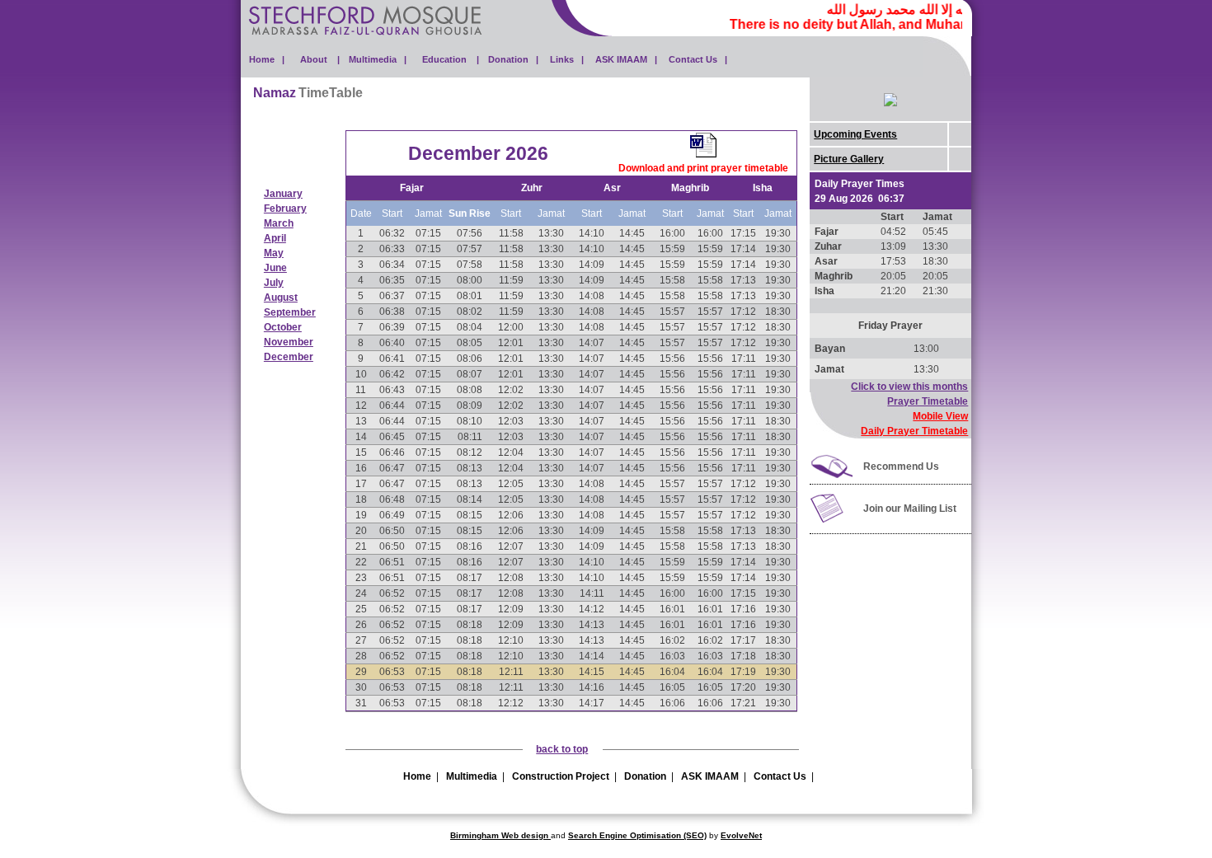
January (283, 193)
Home (417, 776)
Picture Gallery (849, 159)
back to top (562, 749)
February (285, 208)
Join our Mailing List (909, 508)
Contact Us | (698, 59)
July (274, 282)
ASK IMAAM (710, 776)
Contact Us (780, 776)
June (275, 268)
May (274, 253)
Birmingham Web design (500, 835)
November (288, 342)
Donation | (513, 59)
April (275, 238)
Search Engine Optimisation (624, 835)
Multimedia (471, 776)
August (281, 297)
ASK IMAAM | (626, 59)
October (283, 327)
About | (320, 59)
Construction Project (560, 776)
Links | (567, 59)
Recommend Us (901, 466)
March (279, 223)
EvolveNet (741, 835)
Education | (450, 59)
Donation (645, 776)
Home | (266, 59)
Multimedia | (377, 59)
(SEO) (694, 835)
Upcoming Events (855, 134)
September (290, 312)
